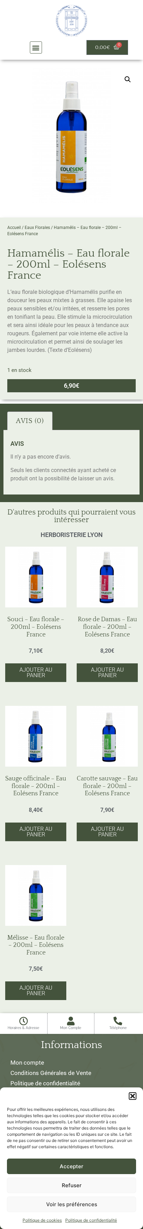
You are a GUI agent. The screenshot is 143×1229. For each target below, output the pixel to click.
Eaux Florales (37, 227)
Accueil (14, 227)
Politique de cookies (42, 1220)
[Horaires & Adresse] (23, 1021)
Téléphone (118, 1028)
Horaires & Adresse (23, 1028)
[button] (132, 1096)
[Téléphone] (117, 1021)
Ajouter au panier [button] (35, 672)
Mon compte (27, 1062)
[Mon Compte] (70, 1021)
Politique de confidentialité (91, 1220)
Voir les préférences (71, 1204)
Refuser (72, 1185)
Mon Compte (70, 1028)
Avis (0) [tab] (30, 421)
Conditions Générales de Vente (50, 1072)
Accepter (71, 1166)
